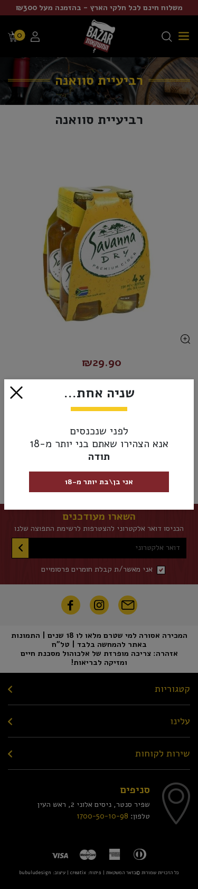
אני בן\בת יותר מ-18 (99, 482)
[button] (16, 392)
